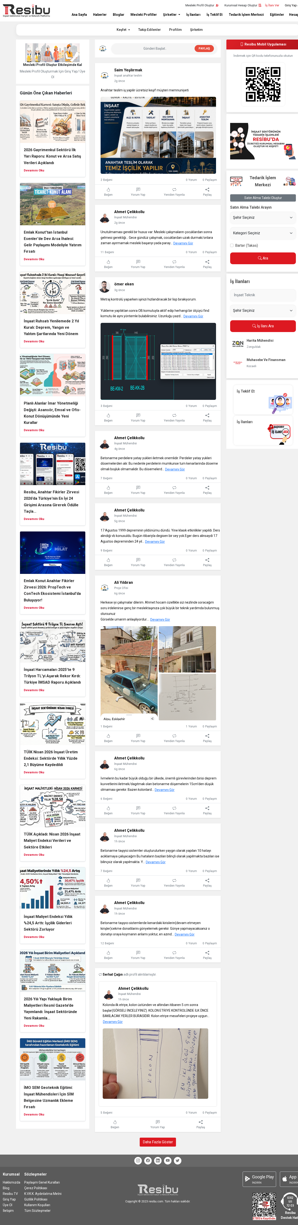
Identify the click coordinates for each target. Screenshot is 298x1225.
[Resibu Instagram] (138, 1160)
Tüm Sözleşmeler (37, 1211)
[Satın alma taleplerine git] (263, 141)
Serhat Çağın (113, 974)
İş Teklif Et (215, 14)
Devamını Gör (183, 243)
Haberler (100, 14)
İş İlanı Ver (272, 5)
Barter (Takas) (246, 245)
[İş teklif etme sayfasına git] (263, 399)
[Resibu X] (177, 1160)
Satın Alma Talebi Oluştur (263, 198)
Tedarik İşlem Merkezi (246, 14)
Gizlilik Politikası (35, 1199)
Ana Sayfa (79, 14)
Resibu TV (10, 1194)
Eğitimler (277, 14)
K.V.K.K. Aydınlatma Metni (42, 1194)
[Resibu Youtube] (167, 1160)
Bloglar (118, 14)
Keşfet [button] (122, 30)
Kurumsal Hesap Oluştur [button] (241, 5)
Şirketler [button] (170, 14)
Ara (265, 258)
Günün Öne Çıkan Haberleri (46, 92)
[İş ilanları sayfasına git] (263, 430)
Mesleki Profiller (144, 14)
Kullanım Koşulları (37, 1205)
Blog (6, 1188)
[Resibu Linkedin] (158, 1160)
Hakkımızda (11, 1182)
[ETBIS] (264, 1206)
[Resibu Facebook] (148, 1160)
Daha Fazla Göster (158, 1142)
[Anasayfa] (26, 10)
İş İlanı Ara (265, 326)
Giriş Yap (9, 1199)
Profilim (175, 30)
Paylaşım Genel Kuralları (42, 1182)
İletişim (8, 1211)
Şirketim (196, 30)
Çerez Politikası (35, 1188)
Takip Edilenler (149, 30)
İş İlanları (193, 14)
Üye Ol (7, 1205)
